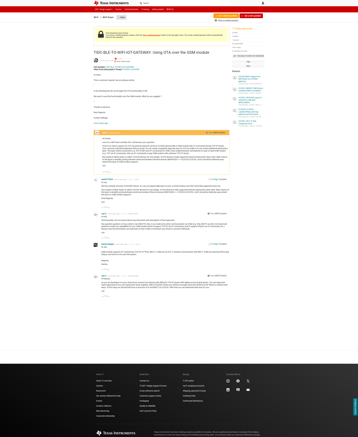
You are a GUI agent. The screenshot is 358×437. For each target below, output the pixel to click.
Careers (99, 386)
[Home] (113, 3)
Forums (119, 9)
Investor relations (103, 406)
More (122, 17)
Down (110, 172)
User (263, 3)
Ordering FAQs (189, 396)
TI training (145, 9)
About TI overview (104, 381)
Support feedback (355, 407)
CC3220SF (134, 69)
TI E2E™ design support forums (153, 386)
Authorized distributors (193, 401)
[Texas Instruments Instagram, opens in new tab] (228, 382)
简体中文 (170, 9)
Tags (248, 62)
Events (99, 401)
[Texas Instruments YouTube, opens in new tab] (248, 391)
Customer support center (150, 396)
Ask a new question (252, 16)
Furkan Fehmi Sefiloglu (108, 61)
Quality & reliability (148, 406)
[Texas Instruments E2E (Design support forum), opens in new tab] (238, 391)
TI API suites (188, 381)
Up (103, 172)
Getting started (158, 9)
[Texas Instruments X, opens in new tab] (248, 382)
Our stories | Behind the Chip (108, 396)
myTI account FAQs (148, 411)
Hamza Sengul (107, 244)
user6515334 (107, 179)
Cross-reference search (150, 391)
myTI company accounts (193, 386)
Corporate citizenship (105, 416)
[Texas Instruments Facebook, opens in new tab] (238, 382)
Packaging (144, 401)
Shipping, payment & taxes (194, 391)
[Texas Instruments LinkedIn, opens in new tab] (228, 391)
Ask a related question (227, 16)
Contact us (144, 381)
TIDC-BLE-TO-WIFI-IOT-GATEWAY (250, 56)
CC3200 (125, 69)
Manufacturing (102, 411)
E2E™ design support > (104, 9)
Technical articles (131, 9)
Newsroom (101, 391)
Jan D (105, 133)
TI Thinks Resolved (242, 28)
